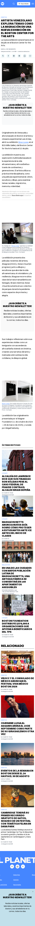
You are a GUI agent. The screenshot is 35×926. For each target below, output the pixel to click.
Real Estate (6, 565)
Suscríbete (25, 4)
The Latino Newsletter (10, 591)
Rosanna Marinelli (8, 590)
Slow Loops (23, 142)
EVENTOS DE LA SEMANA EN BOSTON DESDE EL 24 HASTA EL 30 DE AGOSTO (17, 773)
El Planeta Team (7, 493)
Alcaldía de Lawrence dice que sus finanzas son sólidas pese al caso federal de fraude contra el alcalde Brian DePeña (16, 483)
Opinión (16, 880)
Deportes (16, 875)
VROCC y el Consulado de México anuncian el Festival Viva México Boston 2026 (17, 682)
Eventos (4, 17)
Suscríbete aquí (17, 195)
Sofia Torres (5, 779)
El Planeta (5, 538)
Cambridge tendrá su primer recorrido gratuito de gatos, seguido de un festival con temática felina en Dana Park (16, 819)
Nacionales (17, 885)
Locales (4, 473)
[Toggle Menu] (33, 4)
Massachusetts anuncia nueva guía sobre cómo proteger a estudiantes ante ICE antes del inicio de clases (17, 528)
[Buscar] (14, 4)
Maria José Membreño (8, 49)
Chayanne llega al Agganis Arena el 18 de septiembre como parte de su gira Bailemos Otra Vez (17, 729)
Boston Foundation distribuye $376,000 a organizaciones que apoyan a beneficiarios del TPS (17, 626)
